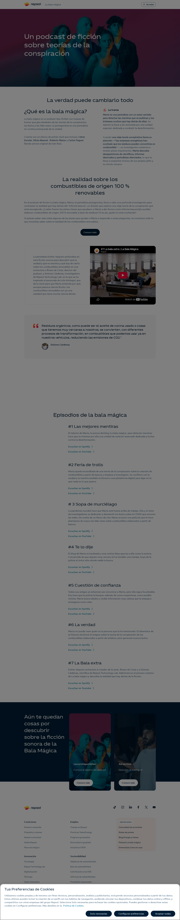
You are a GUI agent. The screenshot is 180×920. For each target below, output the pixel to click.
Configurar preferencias (131, 913)
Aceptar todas (163, 913)
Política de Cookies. (73, 905)
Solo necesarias (98, 913)
